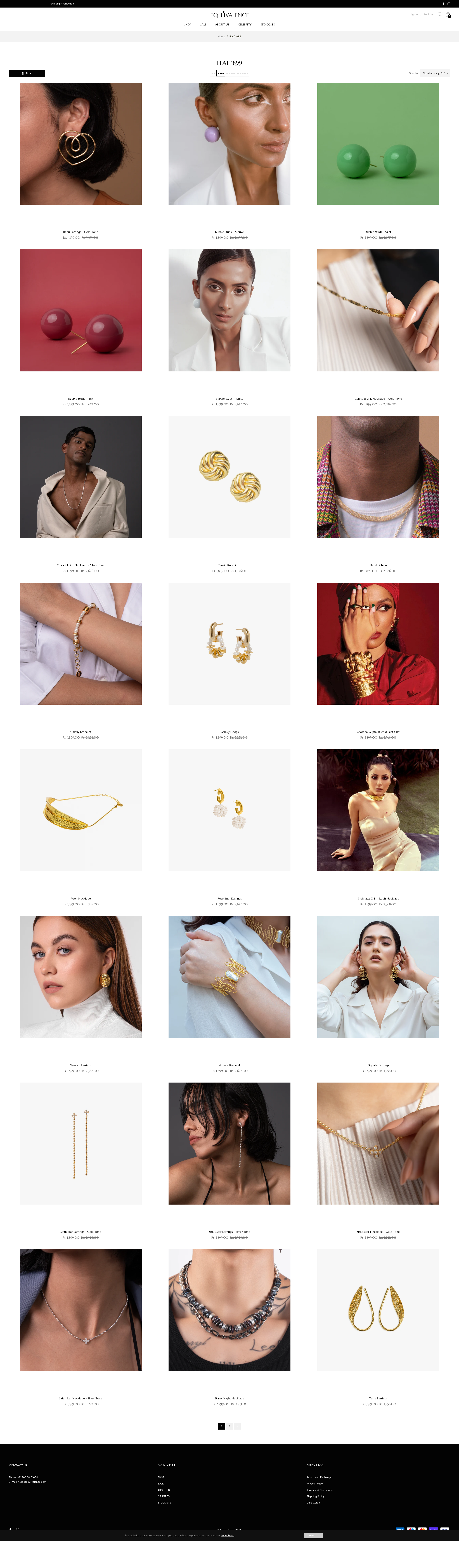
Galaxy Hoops (230, 732)
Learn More (227, 1535)
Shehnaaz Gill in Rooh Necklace (378, 898)
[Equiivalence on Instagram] (449, 3)
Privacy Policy (315, 1483)
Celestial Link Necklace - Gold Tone (378, 398)
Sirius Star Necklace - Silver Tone (80, 1398)
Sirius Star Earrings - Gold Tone (80, 1231)
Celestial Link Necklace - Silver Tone (81, 565)
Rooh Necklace (81, 898)
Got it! (313, 1535)
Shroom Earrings (80, 1065)
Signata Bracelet (229, 1065)
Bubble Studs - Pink (80, 398)
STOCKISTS (164, 1502)
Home (221, 36)
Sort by (413, 73)
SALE (161, 1483)
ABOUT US (164, 1490)
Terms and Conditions (320, 1490)
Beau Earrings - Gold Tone (80, 232)
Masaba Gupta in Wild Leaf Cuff (378, 732)
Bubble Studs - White (229, 398)
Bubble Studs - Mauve (229, 232)
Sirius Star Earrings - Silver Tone (229, 1231)
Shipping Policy (316, 1496)
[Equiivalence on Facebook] (443, 3)
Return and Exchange (319, 1477)
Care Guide (313, 1502)
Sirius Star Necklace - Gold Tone (378, 1231)
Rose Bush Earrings (229, 898)
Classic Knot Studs (229, 565)
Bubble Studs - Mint (378, 232)
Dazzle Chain (378, 565)
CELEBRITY (164, 1496)
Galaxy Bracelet (80, 732)
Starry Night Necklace (229, 1398)
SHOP (161, 1477)
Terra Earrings (378, 1398)
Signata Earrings (378, 1065)
